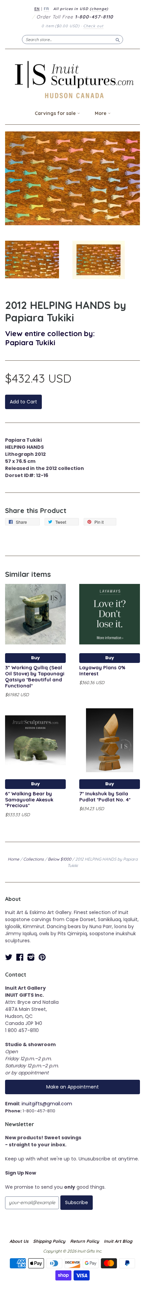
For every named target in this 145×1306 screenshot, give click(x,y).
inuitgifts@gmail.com (47, 1103)
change (99, 8)
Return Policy (84, 1241)
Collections (33, 859)
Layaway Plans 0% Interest (102, 670)
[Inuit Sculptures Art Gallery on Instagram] (31, 957)
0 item (60, 26)
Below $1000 (59, 859)
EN (37, 8)
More (101, 113)
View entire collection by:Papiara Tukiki (50, 338)
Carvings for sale (56, 113)
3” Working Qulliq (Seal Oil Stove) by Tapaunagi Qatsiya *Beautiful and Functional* (34, 676)
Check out (93, 26)
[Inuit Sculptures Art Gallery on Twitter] (8, 957)
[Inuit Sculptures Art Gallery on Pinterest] (42, 957)
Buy (35, 658)
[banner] (72, 79)
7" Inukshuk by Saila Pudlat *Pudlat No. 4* (104, 796)
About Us (18, 1241)
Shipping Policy (49, 1241)
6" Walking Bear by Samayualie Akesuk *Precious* (29, 799)
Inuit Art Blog (118, 1241)
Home (13, 859)
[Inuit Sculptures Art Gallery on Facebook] (20, 957)
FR (46, 8)
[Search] (118, 39)
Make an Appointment (72, 1086)
